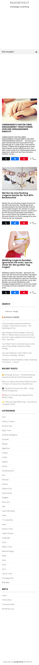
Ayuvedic (5, 439)
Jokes (4, 524)
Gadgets (5, 497)
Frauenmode (7, 493)
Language (6, 538)
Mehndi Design (8, 551)
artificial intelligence (9, 435)
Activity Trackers (8, 421)
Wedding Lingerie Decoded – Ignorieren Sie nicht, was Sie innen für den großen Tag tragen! (17, 263)
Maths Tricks (7, 547)
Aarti (4, 417)
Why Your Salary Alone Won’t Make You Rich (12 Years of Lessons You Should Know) (19, 382)
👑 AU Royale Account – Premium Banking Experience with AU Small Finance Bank (18, 376)
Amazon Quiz (7, 426)
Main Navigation (8, 52)
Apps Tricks (6, 430)
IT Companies (7, 520)
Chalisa (5, 453)
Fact (3, 475)
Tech (4, 569)
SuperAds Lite (8, 662)
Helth (4, 515)
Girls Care (6, 502)
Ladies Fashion (8, 533)
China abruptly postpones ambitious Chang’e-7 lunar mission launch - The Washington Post (16, 325)
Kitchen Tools (7, 529)
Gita (3, 506)
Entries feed (6, 600)
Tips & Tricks (7, 573)
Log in (4, 595)
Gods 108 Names (8, 511)
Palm (4, 560)
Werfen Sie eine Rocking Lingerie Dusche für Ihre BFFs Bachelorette (17, 195)
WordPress (28, 662)
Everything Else (8, 471)
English (5, 462)
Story (4, 565)
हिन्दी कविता (5, 582)
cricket (4, 457)
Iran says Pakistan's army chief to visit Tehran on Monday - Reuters (17, 354)
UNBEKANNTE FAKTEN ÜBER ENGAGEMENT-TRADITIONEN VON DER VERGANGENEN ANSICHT (17, 128)
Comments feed (8, 604)
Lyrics (4, 542)
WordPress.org (8, 609)
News (4, 556)
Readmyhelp (19, 3)
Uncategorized (7, 578)
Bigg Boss (6, 448)
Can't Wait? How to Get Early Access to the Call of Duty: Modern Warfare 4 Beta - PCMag (18, 346)
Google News (11, 317)
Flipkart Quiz (7, 488)
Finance (5, 484)
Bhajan (4, 444)
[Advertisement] (19, 28)
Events (4, 466)
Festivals (5, 479)
